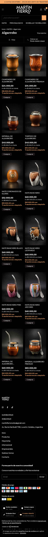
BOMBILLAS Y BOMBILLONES (36, 23)
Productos (6, 437)
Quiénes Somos (8, 453)
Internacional (7, 445)
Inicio (3, 29)
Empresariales (7, 449)
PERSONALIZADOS (16, 23)
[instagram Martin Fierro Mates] (3, 407)
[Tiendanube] (10, 527)
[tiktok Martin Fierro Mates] (12, 407)
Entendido (23, 533)
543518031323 (7, 415)
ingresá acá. (42, 521)
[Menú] (3, 9)
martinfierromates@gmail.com (13, 423)
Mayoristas (6, 441)
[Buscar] (44, 17)
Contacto (5, 457)
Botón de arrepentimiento (12, 523)
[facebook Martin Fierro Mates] (7, 407)
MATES (4, 23)
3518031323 (6, 419)
